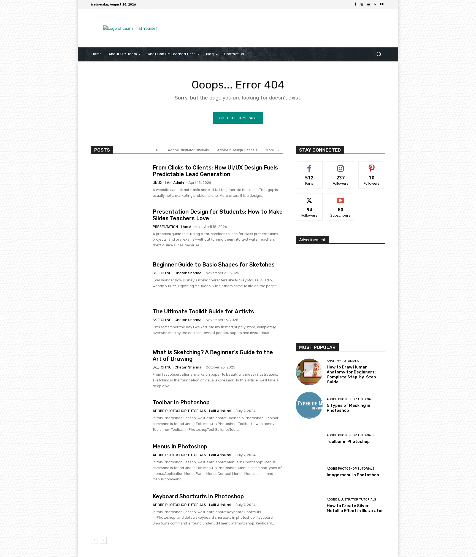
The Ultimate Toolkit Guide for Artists (203, 311)
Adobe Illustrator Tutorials (188, 150)
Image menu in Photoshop (353, 474)
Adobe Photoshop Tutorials (179, 411)
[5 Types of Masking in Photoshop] (309, 405)
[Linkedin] (368, 4)
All (157, 150)
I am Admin (174, 183)
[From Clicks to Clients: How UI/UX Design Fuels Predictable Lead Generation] (119, 181)
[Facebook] (355, 4)
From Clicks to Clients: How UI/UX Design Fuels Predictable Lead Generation (215, 170)
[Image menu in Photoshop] (309, 472)
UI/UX (157, 182)
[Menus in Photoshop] (119, 463)
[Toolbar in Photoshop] (119, 416)
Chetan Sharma (188, 273)
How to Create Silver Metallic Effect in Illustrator (355, 508)
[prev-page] (94, 540)
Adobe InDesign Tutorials (237, 150)
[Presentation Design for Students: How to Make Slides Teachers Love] (119, 228)
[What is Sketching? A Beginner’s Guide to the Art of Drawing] (119, 369)
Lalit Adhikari (220, 411)
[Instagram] (362, 4)
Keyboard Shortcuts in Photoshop (198, 496)
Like (309, 165)
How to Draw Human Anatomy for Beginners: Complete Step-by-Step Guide (351, 374)
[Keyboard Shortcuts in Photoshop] (119, 509)
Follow (340, 165)
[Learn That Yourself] (130, 28)
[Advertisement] (283, 28)
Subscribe (340, 197)
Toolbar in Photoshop (181, 402)
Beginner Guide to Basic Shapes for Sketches (214, 264)
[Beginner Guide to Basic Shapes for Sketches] (119, 275)
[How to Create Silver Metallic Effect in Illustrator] (309, 505)
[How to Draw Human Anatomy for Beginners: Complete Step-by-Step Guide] (309, 372)
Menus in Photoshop (180, 446)
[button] (378, 54)
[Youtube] (381, 4)
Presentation (165, 226)
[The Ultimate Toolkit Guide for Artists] (119, 322)
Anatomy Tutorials (343, 360)
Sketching (162, 273)
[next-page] (103, 540)
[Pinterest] (375, 4)
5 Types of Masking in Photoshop (348, 408)
